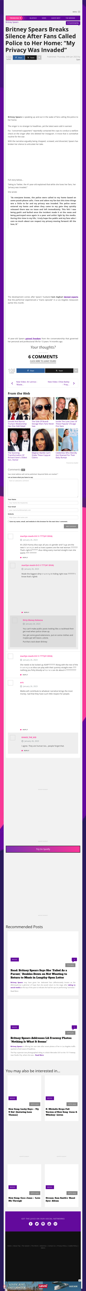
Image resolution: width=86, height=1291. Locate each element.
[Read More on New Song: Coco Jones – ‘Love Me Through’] (24, 1174)
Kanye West (55, 18)
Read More (39, 1055)
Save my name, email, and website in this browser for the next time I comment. (39, 521)
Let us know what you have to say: (20, 477)
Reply (25, 557)
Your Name (12, 499)
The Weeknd (70, 18)
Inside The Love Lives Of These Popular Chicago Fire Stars (66, 423)
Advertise (43, 1246)
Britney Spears (12, 22)
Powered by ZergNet (72, 463)
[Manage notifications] (4, 1286)
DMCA (43, 1248)
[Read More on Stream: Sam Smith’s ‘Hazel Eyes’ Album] (62, 1174)
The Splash (26, 1246)
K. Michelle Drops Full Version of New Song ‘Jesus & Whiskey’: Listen (61, 1112)
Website (11, 514)
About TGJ (16, 1246)
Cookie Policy (72, 1246)
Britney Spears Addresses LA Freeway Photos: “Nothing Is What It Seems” (41, 1039)
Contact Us (52, 1246)
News (44, 18)
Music (12, 1098)
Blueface (33, 18)
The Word (34, 1246)
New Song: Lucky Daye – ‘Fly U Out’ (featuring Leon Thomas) (23, 1112)
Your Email (12, 507)
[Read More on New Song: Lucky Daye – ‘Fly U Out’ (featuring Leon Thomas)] (24, 1085)
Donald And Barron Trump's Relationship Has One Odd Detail (17, 423)
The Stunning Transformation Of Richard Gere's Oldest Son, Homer (17, 456)
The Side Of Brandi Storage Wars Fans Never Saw (43, 423)
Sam (78, 59)
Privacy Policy (62, 1246)
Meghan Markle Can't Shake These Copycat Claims (41, 455)
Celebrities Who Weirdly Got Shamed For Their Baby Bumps (66, 455)
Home (9, 1246)
